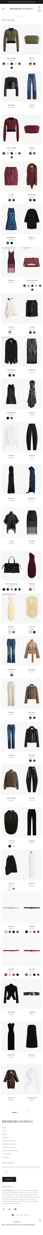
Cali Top (11, 541)
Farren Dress (11, 1055)
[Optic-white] (15, 63)
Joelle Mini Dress (11, 237)
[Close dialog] (40, 1220)
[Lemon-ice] (7, 63)
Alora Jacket (11, 1012)
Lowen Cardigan (11, 798)
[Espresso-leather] (32, 289)
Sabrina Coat (31, 237)
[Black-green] (13, 332)
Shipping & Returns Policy (9, 1144)
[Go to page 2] (28, 1110)
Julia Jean (11, 712)
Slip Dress (11, 280)
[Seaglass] (36, 285)
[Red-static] (11, 67)
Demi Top (32, 58)
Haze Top (11, 327)
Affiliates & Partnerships (8, 1140)
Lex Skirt (11, 195)
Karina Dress (31, 498)
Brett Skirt (32, 541)
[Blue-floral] (7, 242)
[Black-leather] (13, 200)
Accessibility (5, 1157)
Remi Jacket (32, 712)
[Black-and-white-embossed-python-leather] (28, 285)
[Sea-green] (40, 285)
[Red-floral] (9, 200)
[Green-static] (3, 63)
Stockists (4, 1134)
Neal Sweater (31, 669)
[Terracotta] (30, 200)
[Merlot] (24, 285)
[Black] (11, 63)
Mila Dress (32, 584)
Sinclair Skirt (31, 370)
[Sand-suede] (11, 589)
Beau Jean (11, 755)
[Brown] (17, 931)
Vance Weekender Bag (11, 584)
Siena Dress (11, 498)
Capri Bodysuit (32, 195)
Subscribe (9, 1179)
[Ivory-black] (9, 332)
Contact (4, 1131)
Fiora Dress (32, 413)
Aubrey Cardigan (11, 58)
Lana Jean (32, 105)
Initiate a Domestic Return (9, 1147)
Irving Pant (32, 841)
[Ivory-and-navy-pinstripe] (15, 242)
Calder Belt (32, 1012)
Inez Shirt (11, 455)
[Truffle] (19, 63)
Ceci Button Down (32, 1098)
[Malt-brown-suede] (15, 589)
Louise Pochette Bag (31, 280)
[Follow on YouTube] (15, 1209)
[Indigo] (11, 675)
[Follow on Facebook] (3, 1209)
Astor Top (32, 627)
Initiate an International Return (10, 1150)
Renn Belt (11, 926)
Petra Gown (32, 883)
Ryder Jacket (11, 105)
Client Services (6, 1137)
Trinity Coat (11, 1098)
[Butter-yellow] (34, 589)
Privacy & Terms (6, 1154)
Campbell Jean (11, 669)
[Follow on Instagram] (9, 1209)
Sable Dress (32, 1055)
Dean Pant (32, 455)
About (4, 1127)
